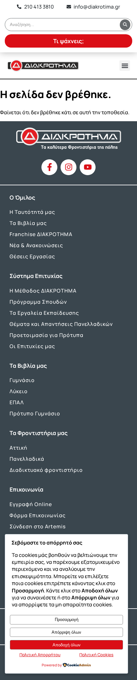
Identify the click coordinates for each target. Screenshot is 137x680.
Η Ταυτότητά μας (32, 211)
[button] (124, 65)
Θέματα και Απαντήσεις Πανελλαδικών (61, 323)
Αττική (18, 447)
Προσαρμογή (66, 619)
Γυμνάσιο (22, 380)
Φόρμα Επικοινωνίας (38, 515)
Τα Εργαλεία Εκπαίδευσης (44, 312)
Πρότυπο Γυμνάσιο (35, 413)
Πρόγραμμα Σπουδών (38, 301)
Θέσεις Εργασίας (32, 256)
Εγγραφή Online (31, 504)
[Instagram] (68, 167)
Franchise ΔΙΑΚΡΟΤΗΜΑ (41, 234)
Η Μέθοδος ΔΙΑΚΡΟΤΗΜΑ (43, 290)
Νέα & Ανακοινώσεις (36, 245)
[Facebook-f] (49, 167)
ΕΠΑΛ (17, 402)
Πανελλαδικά (27, 458)
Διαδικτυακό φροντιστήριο (46, 469)
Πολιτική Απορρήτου (40, 654)
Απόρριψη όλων (66, 632)
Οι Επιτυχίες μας (32, 346)
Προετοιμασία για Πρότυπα (46, 335)
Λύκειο (19, 391)
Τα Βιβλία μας (28, 223)
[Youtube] (88, 167)
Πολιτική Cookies (96, 654)
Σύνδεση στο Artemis (38, 526)
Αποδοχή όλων (67, 645)
